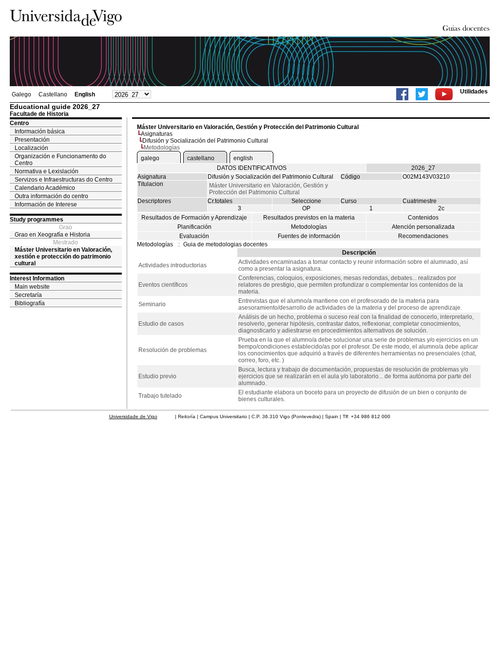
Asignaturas (157, 133)
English (85, 94)
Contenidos (423, 217)
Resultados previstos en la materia (309, 217)
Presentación (32, 139)
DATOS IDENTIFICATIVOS (252, 168)
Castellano (52, 94)
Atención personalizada (423, 226)
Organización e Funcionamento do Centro (60, 159)
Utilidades (474, 91)
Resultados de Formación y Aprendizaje (194, 217)
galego (150, 158)
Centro (19, 123)
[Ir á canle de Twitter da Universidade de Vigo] (422, 94)
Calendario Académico (45, 188)
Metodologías (309, 226)
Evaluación (194, 236)
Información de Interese (46, 204)
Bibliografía (30, 303)
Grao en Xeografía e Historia (52, 234)
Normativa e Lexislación (46, 171)
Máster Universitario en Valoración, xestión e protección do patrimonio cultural (63, 256)
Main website (32, 286)
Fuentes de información (309, 236)
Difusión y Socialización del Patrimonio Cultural (205, 140)
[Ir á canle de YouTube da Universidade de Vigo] (444, 94)
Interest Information (37, 278)
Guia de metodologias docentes (225, 244)
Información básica (40, 131)
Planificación (194, 226)
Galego (21, 94)
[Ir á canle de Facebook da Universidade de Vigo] (402, 94)
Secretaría (28, 295)
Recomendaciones (423, 236)
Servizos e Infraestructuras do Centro (64, 179)
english (243, 158)
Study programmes (36, 219)
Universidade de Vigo (133, 416)
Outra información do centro (51, 196)
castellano (200, 158)
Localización (31, 148)
